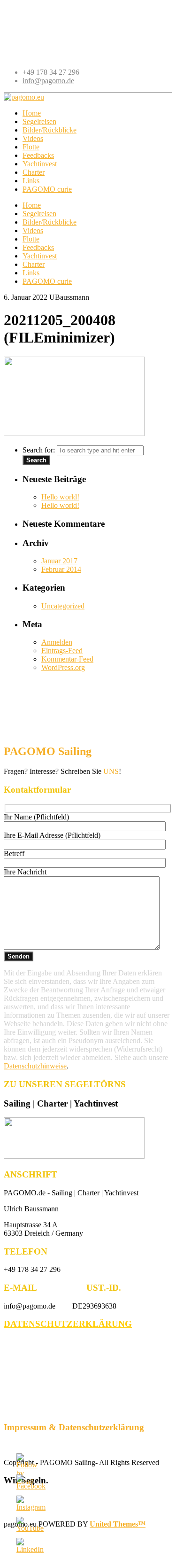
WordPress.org (63, 667)
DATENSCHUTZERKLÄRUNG (68, 1324)
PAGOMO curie (47, 281)
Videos (33, 230)
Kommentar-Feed (67, 659)
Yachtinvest (40, 256)
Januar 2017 (59, 561)
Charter (34, 264)
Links (31, 273)
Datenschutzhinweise (35, 1066)
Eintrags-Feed (62, 651)
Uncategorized (62, 606)
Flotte (31, 239)
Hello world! (60, 497)
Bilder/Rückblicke (50, 222)
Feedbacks (38, 247)
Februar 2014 (61, 569)
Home (32, 205)
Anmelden (56, 642)
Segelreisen (39, 214)
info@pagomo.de (48, 81)
